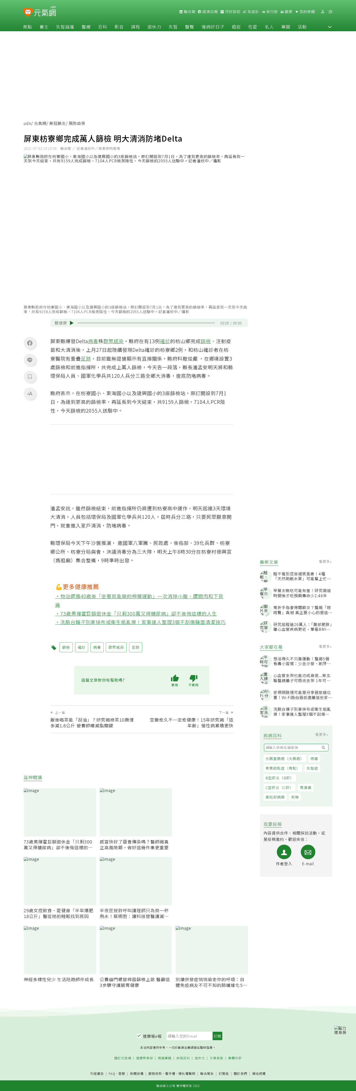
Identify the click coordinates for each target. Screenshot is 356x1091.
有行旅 (271, 11)
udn (27, 123)
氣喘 (295, 796)
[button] (330, 26)
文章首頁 (216, 1058)
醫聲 (189, 26)
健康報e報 (152, 1036)
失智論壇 (65, 26)
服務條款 (155, 1073)
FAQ (112, 1073)
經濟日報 (209, 11)
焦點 (27, 26)
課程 (135, 26)
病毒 (93, 341)
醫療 (86, 26)
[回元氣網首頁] (45, 11)
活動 (302, 26)
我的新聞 (307, 11)
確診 (165, 341)
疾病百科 (183, 1058)
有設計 (253, 11)
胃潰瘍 (305, 787)
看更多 (325, 561)
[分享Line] (30, 360)
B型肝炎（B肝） (279, 777)
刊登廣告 (97, 1074)
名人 (269, 26)
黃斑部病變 (275, 796)
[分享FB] (30, 343)
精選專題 (164, 1058)
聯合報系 (207, 1074)
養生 (44, 26)
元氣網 (40, 123)
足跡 (86, 358)
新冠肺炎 (57, 123)
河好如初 (232, 11)
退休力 (154, 26)
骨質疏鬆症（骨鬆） (282, 768)
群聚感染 (113, 341)
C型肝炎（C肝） (279, 787)
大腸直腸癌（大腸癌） (284, 758)
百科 (102, 26)
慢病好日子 (212, 26)
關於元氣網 (122, 1058)
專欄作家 (235, 1058)
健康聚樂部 (144, 1058)
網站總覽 (259, 1074)
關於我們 (240, 1074)
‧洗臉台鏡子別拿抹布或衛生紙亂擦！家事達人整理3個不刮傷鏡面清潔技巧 (140, 621)
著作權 (170, 1073)
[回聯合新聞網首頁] (28, 12)
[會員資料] (322, 12)
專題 (285, 26)
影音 (119, 26)
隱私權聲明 (186, 1073)
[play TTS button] (72, 323)
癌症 (236, 26)
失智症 (312, 768)
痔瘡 (314, 758)
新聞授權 (137, 1074)
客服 (121, 1073)
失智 (173, 26)
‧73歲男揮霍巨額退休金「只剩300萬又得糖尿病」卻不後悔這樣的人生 (136, 613)
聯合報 (189, 11)
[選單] (330, 12)
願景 (288, 11)
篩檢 (206, 341)
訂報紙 (224, 1074)
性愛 (252, 26)
